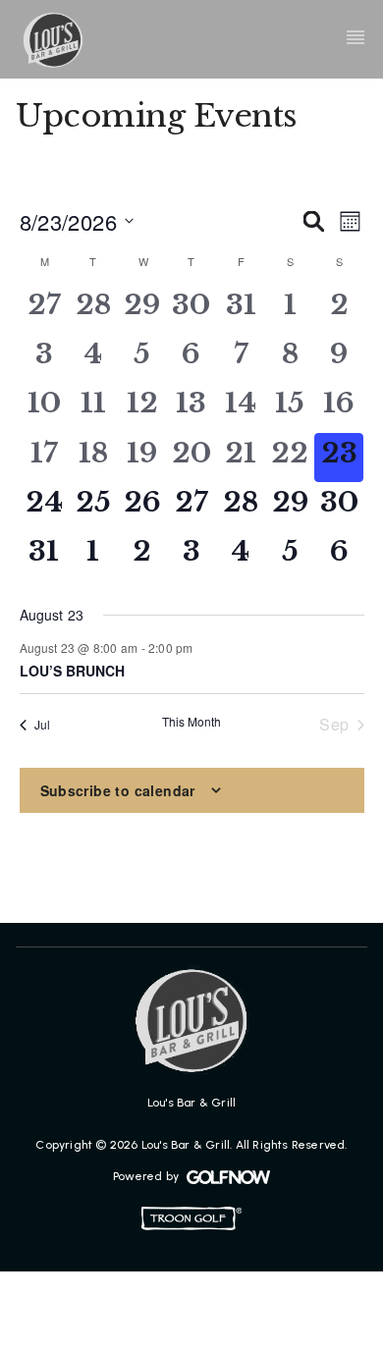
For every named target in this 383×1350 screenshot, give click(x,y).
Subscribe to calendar (117, 790)
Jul (42, 724)
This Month (191, 721)
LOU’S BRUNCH (72, 670)
